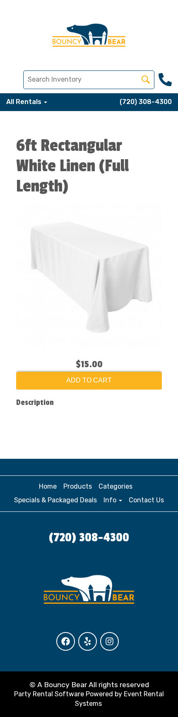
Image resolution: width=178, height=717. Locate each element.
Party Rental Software (49, 694)
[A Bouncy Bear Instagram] (109, 641)
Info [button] (110, 500)
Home (48, 486)
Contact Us (146, 500)
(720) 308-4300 (146, 102)
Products (77, 486)
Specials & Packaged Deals (55, 500)
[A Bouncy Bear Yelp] (87, 641)
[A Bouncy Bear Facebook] (65, 641)
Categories (115, 486)
